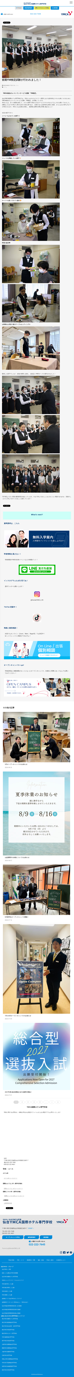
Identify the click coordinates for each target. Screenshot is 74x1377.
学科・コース (20, 1260)
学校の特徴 (11, 1260)
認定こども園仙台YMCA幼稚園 (10, 1273)
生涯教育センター (61, 1260)
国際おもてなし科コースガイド (13, 1188)
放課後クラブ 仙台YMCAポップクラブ (12, 1298)
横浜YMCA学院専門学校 (8, 1329)
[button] (71, 2)
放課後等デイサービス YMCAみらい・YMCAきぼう (15, 1302)
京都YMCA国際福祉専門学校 (9, 1344)
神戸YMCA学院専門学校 (8, 1340)
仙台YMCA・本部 (6, 1269)
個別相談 (55, 8)
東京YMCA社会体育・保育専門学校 (11, 1326)
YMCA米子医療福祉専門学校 (9, 1362)
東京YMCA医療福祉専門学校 (9, 1322)
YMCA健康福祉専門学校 (8, 1337)
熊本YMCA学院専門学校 (8, 1370)
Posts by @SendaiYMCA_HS (11, 1248)
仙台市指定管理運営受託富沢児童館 (11, 1309)
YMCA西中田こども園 (7, 1284)
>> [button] (57, 1102)
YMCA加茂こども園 (7, 1291)
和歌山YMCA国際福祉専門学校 (10, 1359)
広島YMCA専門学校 (7, 1355)
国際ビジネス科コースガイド (14, 1196)
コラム (17, 85)
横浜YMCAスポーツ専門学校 (9, 1333)
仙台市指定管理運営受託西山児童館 (11, 1313)
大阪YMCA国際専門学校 (8, 1351)
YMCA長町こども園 (7, 1295)
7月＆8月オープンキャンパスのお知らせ (18, 1016)
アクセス (19, 8)
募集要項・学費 (31, 1260)
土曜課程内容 (8, 1203)
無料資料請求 (29, 8)
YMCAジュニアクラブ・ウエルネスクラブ (13, 1280)
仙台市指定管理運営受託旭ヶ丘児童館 (12, 1306)
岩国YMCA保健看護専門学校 (9, 1366)
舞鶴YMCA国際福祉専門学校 (9, 1348)
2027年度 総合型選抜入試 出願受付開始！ (18, 1092)
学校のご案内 (50, 1260)
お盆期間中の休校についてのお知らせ (17, 857)
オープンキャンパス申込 (43, 8)
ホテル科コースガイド (10, 1178)
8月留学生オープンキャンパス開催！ (17, 917)
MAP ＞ (32, 1228)
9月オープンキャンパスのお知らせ (16, 764)
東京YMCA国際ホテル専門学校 (10, 1318)
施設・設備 (41, 1260)
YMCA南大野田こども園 (8, 1287)
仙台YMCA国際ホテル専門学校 (10, 1276)
